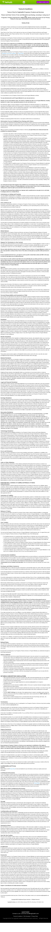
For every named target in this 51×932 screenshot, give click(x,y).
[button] (24, 2)
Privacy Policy (20, 53)
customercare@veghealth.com (30, 913)
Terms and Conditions (11, 53)
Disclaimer (4, 53)
